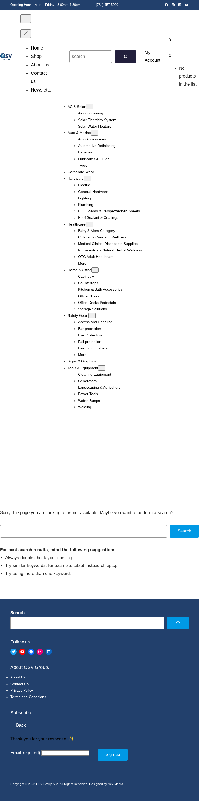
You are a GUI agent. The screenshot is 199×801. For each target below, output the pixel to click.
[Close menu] (25, 33)
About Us (17, 677)
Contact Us (19, 684)
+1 (92, 5)
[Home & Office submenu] (95, 270)
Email (25, 752)
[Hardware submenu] (87, 178)
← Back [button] (18, 725)
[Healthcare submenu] (89, 224)
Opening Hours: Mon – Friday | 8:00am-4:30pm (45, 5)
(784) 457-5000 (107, 5)
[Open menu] (25, 18)
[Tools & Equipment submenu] (101, 368)
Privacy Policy (21, 690)
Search (184, 531)
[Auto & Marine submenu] (94, 133)
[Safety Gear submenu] (92, 315)
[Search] (125, 56)
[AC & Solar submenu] (89, 106)
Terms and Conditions (28, 697)
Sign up (112, 754)
